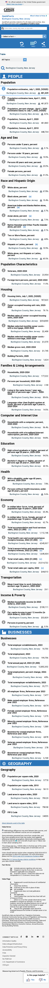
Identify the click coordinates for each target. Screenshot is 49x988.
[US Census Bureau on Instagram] (43, 937)
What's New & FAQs (37, 16)
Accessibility (7, 950)
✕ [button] (47, 975)
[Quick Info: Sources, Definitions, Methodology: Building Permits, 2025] (4, 355)
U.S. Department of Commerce (14, 962)
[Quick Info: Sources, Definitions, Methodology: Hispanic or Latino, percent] (4, 244)
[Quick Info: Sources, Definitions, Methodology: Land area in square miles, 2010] (4, 803)
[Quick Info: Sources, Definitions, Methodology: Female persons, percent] (4, 171)
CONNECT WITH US (10, 937)
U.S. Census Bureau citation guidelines (22, 859)
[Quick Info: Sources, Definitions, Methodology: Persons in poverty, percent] (4, 622)
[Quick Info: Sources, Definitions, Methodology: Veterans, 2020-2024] (4, 270)
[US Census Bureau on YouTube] (38, 937)
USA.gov (6, 965)
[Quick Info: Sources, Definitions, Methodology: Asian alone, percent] (4, 215)
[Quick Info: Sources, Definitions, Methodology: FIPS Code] (4, 812)
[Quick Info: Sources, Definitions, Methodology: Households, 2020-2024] (4, 372)
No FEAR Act (7, 959)
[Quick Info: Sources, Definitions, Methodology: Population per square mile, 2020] (4, 776)
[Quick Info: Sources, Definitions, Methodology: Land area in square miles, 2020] (4, 794)
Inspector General (9, 956)
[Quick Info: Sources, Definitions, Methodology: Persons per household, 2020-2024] (4, 381)
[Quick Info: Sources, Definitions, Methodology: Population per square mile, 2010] (4, 785)
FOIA (4, 953)
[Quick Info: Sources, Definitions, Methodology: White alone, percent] (4, 187)
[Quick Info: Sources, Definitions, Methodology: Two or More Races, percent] (4, 235)
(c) (29, 529)
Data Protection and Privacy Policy (15, 947)
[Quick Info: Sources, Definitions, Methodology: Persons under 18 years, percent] (4, 153)
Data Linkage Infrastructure (12, 944)
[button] (22, 44)
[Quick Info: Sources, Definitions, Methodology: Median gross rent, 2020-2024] (4, 346)
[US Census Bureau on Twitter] (27, 937)
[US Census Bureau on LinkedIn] (32, 937)
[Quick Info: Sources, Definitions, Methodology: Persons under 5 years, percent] (4, 144)
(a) (30, 196)
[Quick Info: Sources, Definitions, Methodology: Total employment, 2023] (4, 653)
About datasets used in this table (13, 823)
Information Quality (9, 941)
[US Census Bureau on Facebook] (21, 937)
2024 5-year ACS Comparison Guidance (26, 856)
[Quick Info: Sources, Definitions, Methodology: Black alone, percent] (4, 196)
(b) (36, 244)
